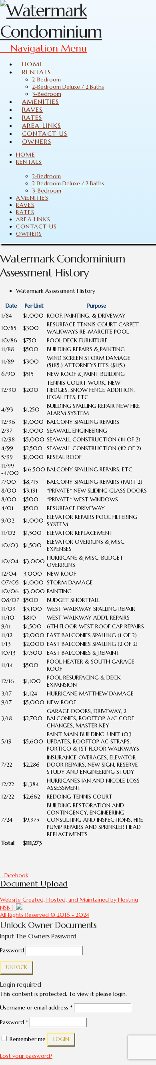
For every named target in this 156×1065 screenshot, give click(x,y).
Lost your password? (26, 1055)
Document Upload (34, 884)
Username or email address (36, 1007)
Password (12, 950)
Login (61, 1039)
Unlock (16, 967)
